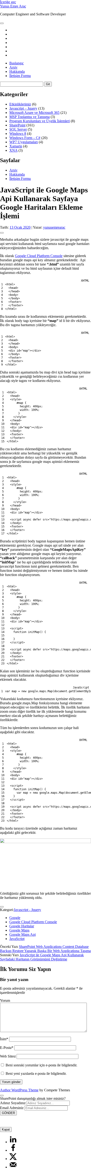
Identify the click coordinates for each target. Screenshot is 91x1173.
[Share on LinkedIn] (13, 1142)
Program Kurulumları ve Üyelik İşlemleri (39, 121)
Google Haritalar (21, 926)
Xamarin (15, 146)
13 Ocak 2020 (20, 227)
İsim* (4, 1039)
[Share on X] (13, 1159)
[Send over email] (13, 1167)
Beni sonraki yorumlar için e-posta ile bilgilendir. (41, 1065)
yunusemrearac (54, 227)
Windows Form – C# (24, 138)
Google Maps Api (22, 934)
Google (14, 918)
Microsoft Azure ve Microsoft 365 (34, 113)
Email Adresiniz (12, 1108)
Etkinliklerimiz (20, 104)
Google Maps (19, 930)
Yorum (5, 1000)
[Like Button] (2, 233)
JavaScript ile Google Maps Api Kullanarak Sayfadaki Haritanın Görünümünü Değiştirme (42, 957)
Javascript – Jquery (23, 108)
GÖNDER (8, 1113)
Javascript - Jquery (27, 910)
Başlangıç (16, 63)
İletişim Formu (20, 76)
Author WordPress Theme (19, 1090)
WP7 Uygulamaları (23, 142)
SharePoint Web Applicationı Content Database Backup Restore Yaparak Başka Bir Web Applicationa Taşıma (45, 949)
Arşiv (13, 67)
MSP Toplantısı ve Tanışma (29, 117)
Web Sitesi (8, 1056)
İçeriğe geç (8, 2)
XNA (13, 150)
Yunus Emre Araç (13, 6)
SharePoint (17, 125)
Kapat (6, 1129)
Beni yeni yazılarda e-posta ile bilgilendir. (36, 1073)
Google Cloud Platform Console (39, 256)
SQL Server (18, 129)
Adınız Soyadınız (13, 1103)
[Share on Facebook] (13, 1150)
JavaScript (16, 939)
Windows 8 (17, 134)
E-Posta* (6, 1048)
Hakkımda (17, 71)
